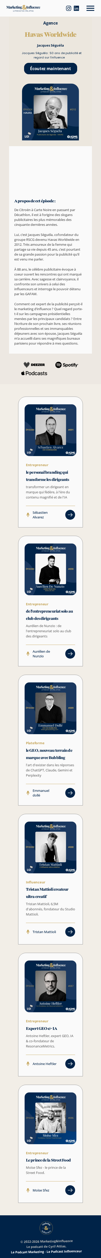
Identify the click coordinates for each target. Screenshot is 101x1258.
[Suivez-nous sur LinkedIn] (78, 8)
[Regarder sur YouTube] (56, 8)
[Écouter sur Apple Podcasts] (48, 8)
